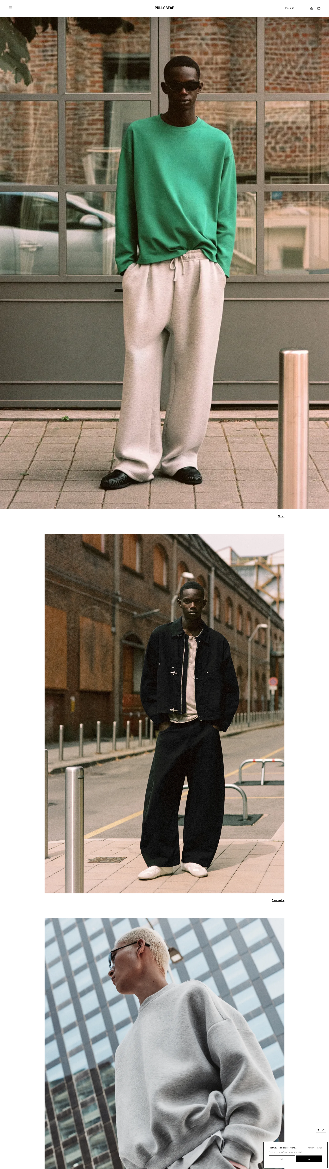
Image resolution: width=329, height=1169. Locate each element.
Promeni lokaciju (314, 1148)
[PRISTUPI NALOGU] (312, 8)
